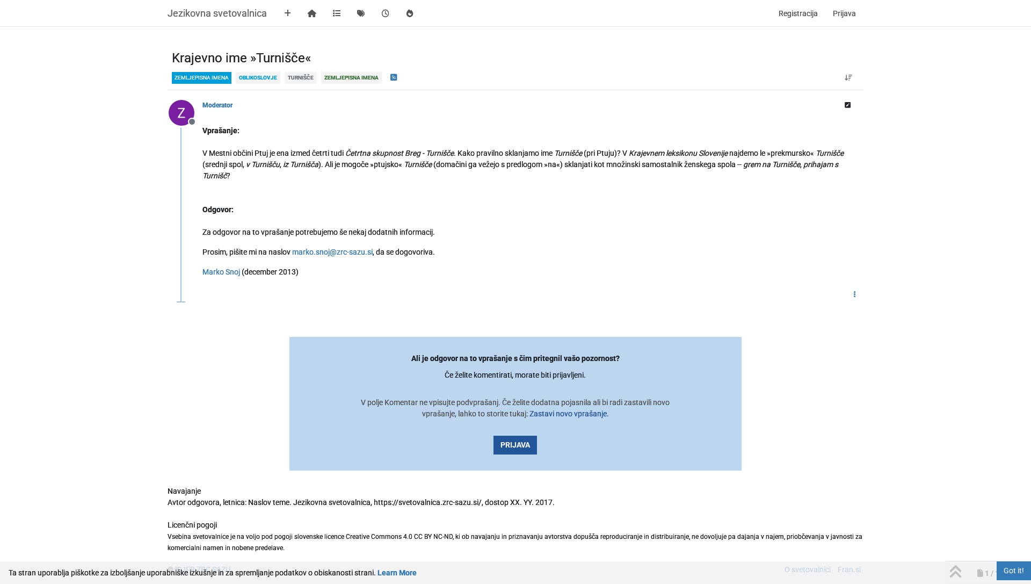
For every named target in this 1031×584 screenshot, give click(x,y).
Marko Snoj (221, 272)
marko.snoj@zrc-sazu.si (332, 252)
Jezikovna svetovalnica (217, 13)
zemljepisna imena (202, 78)
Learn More (397, 572)
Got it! (1014, 570)
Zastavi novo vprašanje (568, 413)
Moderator (217, 105)
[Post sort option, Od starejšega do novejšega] (849, 77)
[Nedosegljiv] (185, 112)
